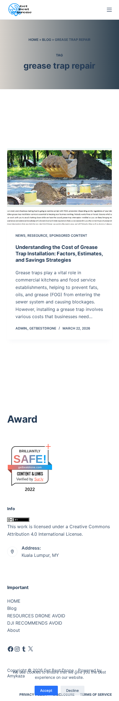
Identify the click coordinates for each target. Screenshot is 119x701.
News (20, 235)
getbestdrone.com (30, 467)
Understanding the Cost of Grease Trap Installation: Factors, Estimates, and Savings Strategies (59, 253)
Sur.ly (38, 479)
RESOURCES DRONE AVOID (36, 615)
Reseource (37, 235)
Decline (72, 690)
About (13, 630)
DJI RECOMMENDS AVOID (34, 623)
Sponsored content (68, 235)
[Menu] (109, 9)
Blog (46, 40)
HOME (13, 601)
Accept (46, 690)
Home (33, 40)
